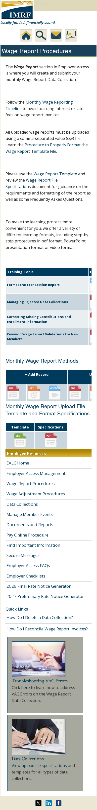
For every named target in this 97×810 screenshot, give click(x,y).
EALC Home (17, 463)
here (25, 687)
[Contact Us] (56, 35)
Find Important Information (33, 545)
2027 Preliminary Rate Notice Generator (45, 596)
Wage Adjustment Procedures (35, 494)
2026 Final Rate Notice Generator (38, 586)
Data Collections (22, 504)
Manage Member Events (29, 514)
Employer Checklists (25, 576)
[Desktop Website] (71, 35)
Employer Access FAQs (28, 565)
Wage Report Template (55, 174)
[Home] (26, 35)
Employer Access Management (35, 473)
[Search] (41, 35)
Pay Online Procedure (27, 535)
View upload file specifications (39, 765)
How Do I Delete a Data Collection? (39, 617)
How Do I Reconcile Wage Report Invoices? (47, 629)
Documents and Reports (29, 524)
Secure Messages (23, 555)
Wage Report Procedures (30, 483)
